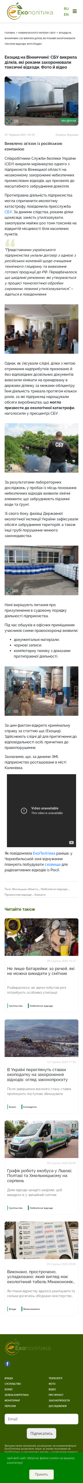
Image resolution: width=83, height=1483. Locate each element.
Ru (66, 9)
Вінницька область (25, 889)
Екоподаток (30, 1106)
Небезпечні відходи (54, 889)
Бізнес (9, 1389)
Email (13, 1419)
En (66, 14)
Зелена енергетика (17, 1395)
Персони (10, 1406)
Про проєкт (56, 1395)
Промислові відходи (18, 895)
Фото (52, 1384)
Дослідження (58, 1406)
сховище (53, 864)
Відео (52, 1389)
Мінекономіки (31, 1309)
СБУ (8, 212)
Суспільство (13, 1384)
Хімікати (40, 895)
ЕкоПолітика (44, 853)
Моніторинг (12, 1400)
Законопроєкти (59, 1400)
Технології (55, 1378)
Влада (9, 1378)
